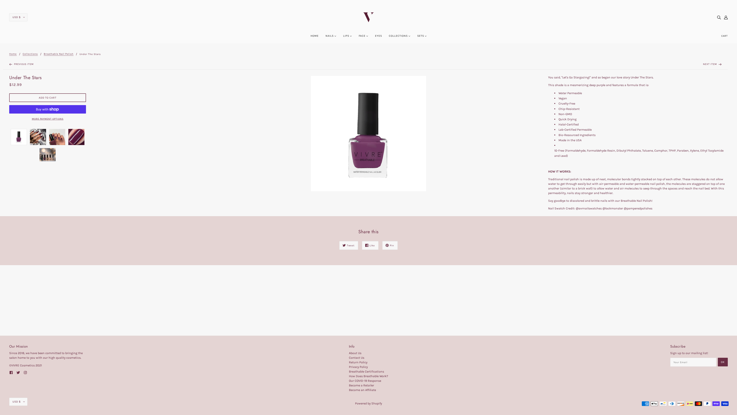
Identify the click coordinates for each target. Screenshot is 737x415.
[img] (719, 17)
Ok (723, 362)
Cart (724, 35)
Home (13, 54)
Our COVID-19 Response (365, 381)
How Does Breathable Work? (368, 376)
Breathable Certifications (366, 371)
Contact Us (356, 357)
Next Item (710, 64)
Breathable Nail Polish (59, 54)
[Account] (725, 17)
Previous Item (23, 64)
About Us (355, 353)
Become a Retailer (361, 385)
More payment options (48, 118)
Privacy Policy (358, 367)
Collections (30, 54)
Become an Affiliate (362, 390)
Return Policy (358, 362)
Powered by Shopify (368, 403)
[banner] (368, 17)
